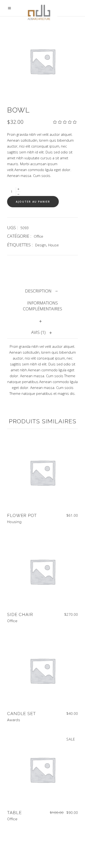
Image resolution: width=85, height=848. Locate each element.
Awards (13, 720)
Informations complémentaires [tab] (42, 306)
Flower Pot (22, 515)
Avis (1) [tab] (38, 332)
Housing (14, 522)
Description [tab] (38, 291)
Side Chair (20, 614)
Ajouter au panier (33, 201)
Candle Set (21, 713)
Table (14, 812)
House (53, 245)
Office (38, 236)
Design (40, 245)
